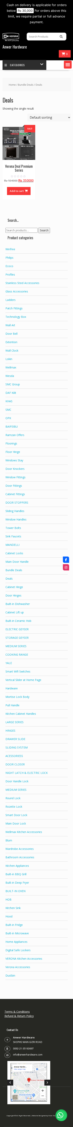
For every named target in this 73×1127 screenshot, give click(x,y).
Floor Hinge (12, 452)
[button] (68, 65)
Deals (9, 578)
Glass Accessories (16, 291)
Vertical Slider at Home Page (23, 680)
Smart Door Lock (16, 815)
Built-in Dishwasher (17, 604)
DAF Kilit (10, 393)
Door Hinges (13, 595)
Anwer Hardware (15, 47)
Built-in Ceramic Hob (18, 621)
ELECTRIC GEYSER (17, 629)
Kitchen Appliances (17, 866)
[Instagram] (66, 567)
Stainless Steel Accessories (22, 283)
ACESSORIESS (14, 756)
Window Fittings (15, 477)
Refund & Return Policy (19, 1016)
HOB (8, 899)
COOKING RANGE (16, 654)
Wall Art (10, 325)
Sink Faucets (13, 536)
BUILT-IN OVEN (15, 891)
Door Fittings (13, 485)
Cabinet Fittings (15, 494)
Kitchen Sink (13, 908)
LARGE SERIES (14, 722)
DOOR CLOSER (15, 764)
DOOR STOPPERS (16, 502)
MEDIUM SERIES (15, 646)
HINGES (10, 730)
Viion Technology (55, 1115)
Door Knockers (15, 469)
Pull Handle (12, 705)
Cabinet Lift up (14, 612)
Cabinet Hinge (14, 587)
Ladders (10, 300)
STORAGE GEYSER (17, 638)
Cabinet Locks (14, 553)
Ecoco (9, 266)
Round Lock (12, 798)
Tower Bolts (13, 528)
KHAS (8, 401)
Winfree (10, 249)
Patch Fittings (14, 308)
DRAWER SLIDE (15, 739)
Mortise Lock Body (17, 697)
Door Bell (11, 333)
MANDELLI (12, 545)
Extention (11, 342)
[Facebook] (66, 560)
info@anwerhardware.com (27, 1054)
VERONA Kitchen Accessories (23, 958)
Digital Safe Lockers (18, 950)
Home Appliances (16, 942)
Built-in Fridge (14, 925)
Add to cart (17, 191)
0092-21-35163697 (23, 1048)
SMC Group (12, 384)
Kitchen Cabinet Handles (20, 714)
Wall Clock (11, 350)
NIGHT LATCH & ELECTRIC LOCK (26, 773)
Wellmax (10, 367)
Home (12, 84)
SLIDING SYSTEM (16, 747)
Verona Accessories (17, 967)
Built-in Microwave (17, 933)
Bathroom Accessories (19, 857)
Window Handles (15, 519)
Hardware (11, 688)
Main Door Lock (15, 823)
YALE (8, 663)
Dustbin (10, 975)
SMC (8, 409)
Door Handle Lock (16, 781)
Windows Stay (14, 460)
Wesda (9, 376)
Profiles (10, 274)
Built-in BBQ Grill (15, 874)
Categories (17, 65)
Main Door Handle (17, 562)
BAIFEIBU (11, 426)
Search (44, 230)
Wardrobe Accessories (19, 849)
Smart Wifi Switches (17, 671)
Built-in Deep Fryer (17, 882)
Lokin (8, 359)
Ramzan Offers (14, 435)
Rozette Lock (13, 806)
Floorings (11, 443)
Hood (8, 916)
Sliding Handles (14, 511)
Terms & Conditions (17, 1011)
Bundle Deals (25, 84)
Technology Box (15, 317)
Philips (9, 257)
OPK (8, 418)
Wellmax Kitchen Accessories (23, 832)
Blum (8, 840)
